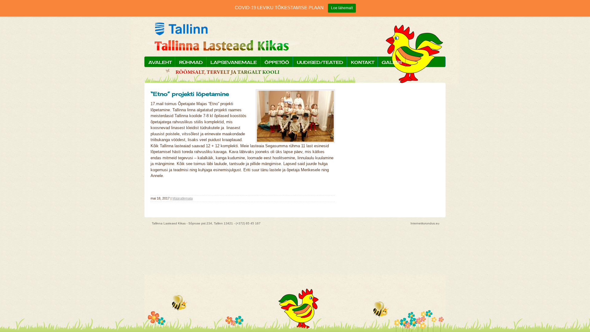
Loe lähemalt (342, 8)
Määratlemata (182, 198)
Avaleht (159, 62)
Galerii (392, 62)
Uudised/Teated (320, 62)
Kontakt (362, 62)
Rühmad (191, 62)
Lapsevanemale (233, 62)
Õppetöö (277, 62)
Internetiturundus (423, 223)
